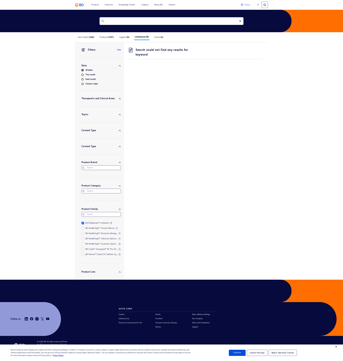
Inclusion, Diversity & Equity (166, 323)
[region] (171, 352)
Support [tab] (124, 37)
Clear (119, 50)
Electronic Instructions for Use (130, 323)
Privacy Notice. (58, 355)
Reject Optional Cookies (283, 353)
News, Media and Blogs (201, 314)
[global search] (265, 5)
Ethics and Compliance (201, 323)
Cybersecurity (124, 319)
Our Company (197, 319)
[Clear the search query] (240, 21)
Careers (122, 314)
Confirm (237, 353)
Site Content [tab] (86, 37)
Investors (159, 319)
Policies (158, 327)
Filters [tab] (92, 50)
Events (158, 314)
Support (195, 327)
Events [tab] (158, 37)
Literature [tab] (142, 37)
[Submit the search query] (102, 21)
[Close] (336, 346)
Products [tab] (107, 37)
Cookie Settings (257, 353)
